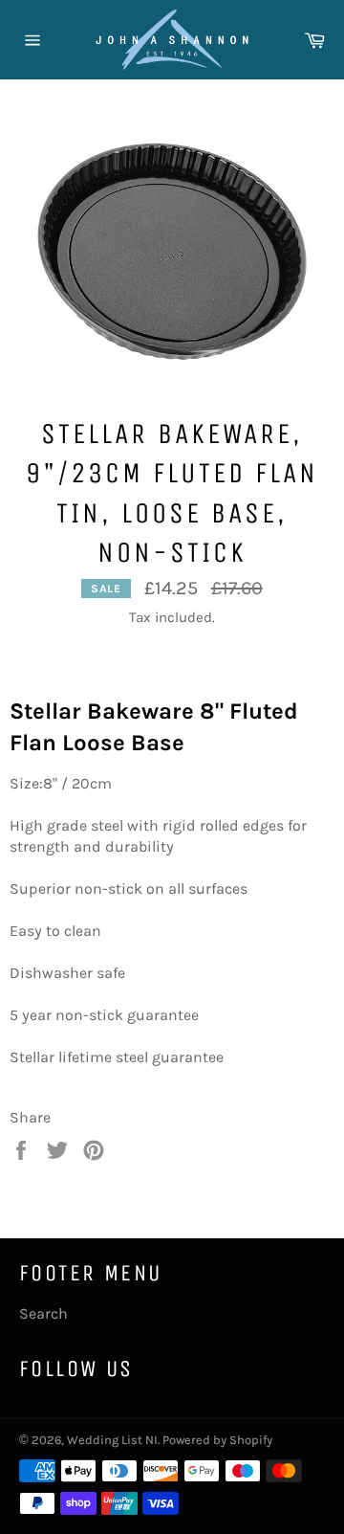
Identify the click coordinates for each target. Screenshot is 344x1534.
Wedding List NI (112, 1440)
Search (43, 1313)
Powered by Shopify (217, 1440)
